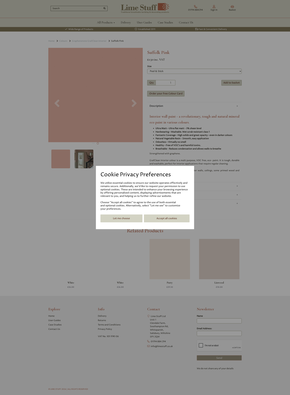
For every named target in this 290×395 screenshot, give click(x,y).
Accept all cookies (166, 218)
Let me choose (121, 218)
